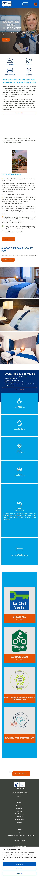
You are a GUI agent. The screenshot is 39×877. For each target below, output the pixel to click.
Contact (19, 822)
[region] (19, 862)
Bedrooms (10, 64)
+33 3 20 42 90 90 (19, 841)
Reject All (19, 873)
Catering (29, 64)
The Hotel (20, 816)
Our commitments (19, 819)
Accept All (19, 864)
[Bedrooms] (10, 60)
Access (29, 74)
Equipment (19, 808)
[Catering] (29, 60)
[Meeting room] (10, 70)
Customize (19, 869)
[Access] (29, 70)
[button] (35, 4)
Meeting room (10, 74)
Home (19, 802)
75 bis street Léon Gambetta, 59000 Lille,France (19, 835)
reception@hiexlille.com (20, 846)
